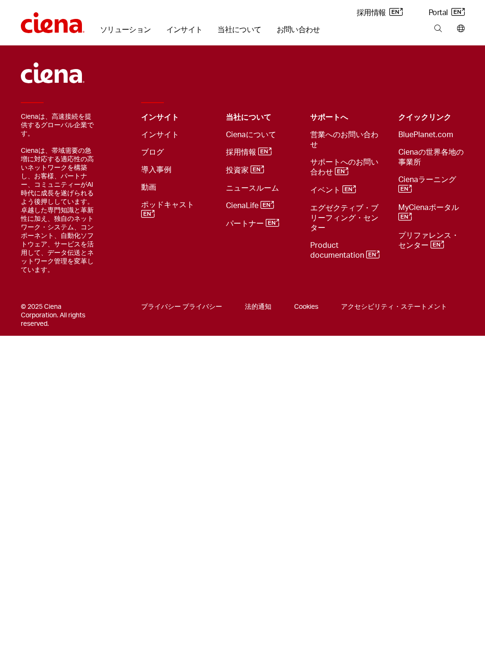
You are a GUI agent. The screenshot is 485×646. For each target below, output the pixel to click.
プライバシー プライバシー (181, 307)
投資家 (238, 170)
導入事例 (156, 170)
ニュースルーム (252, 188)
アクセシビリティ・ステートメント (394, 307)
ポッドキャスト (168, 205)
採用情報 (372, 13)
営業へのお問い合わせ (344, 139)
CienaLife (243, 206)
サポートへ (329, 117)
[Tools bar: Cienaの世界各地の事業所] (458, 29)
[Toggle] (204, 117)
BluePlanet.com (425, 135)
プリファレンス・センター (428, 240)
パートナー (246, 223)
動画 (148, 187)
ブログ (152, 152)
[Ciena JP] (53, 19)
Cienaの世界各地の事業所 (431, 157)
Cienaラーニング (428, 179)
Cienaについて (251, 135)
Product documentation (338, 250)
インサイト (184, 30)
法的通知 (258, 307)
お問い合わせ (298, 30)
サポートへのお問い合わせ (344, 167)
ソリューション (125, 30)
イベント (326, 190)
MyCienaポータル (429, 207)
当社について (239, 30)
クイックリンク (424, 117)
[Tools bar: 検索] (438, 29)
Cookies (306, 307)
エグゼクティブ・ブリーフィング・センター (344, 218)
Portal (439, 13)
